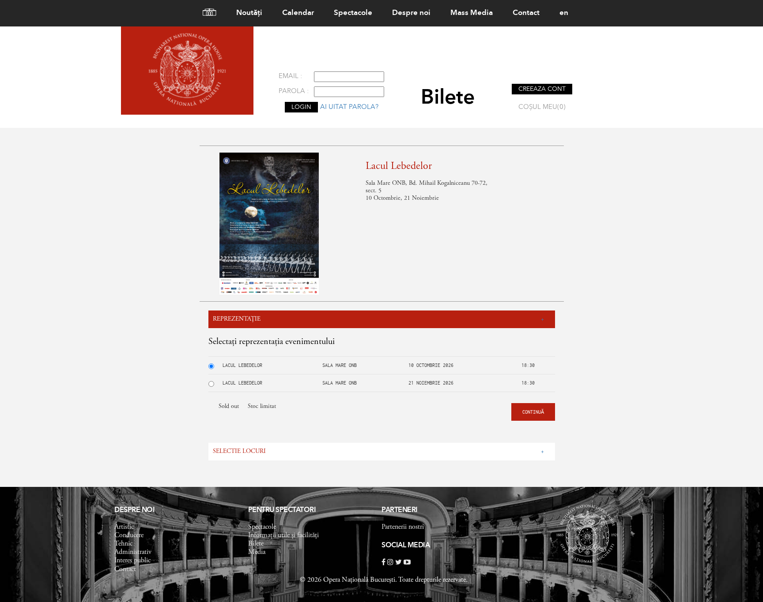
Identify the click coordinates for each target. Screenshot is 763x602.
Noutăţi (249, 13)
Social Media (406, 545)
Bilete (256, 543)
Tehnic (123, 543)
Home (205, 13)
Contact (526, 13)
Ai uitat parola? (349, 107)
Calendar (298, 13)
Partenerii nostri (403, 527)
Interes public (132, 560)
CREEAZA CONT (542, 89)
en (563, 13)
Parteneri (400, 510)
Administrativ (132, 552)
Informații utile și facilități (283, 535)
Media (256, 552)
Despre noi (411, 13)
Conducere (129, 535)
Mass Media (471, 13)
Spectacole (353, 13)
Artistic (124, 527)
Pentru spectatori (282, 510)
